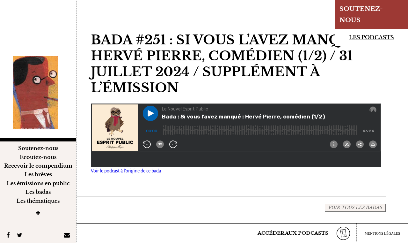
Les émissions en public (38, 183)
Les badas (38, 192)
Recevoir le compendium (38, 166)
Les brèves (38, 174)
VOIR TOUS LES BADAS (355, 207)
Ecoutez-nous (38, 157)
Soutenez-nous (38, 148)
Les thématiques (38, 201)
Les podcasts (371, 37)
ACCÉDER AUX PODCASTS (293, 233)
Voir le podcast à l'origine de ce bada (126, 170)
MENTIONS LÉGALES (382, 233)
